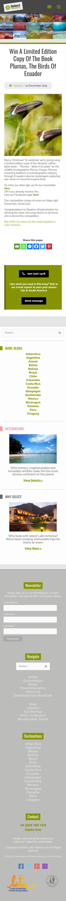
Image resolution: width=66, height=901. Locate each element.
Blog (33, 704)
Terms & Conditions (15, 856)
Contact (33, 708)
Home (33, 677)
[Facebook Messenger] (30, 246)
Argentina (33, 357)
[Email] (17, 246)
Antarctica (33, 354)
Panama (33, 406)
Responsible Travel (33, 719)
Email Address (10, 602)
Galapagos (33, 391)
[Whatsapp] (23, 246)
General (18, 85)
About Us (33, 691)
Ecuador (33, 387)
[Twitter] (43, 246)
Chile (33, 376)
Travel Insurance (33, 688)
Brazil (33, 372)
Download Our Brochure (33, 695)
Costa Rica (33, 383)
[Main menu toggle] (59, 7)
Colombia (33, 380)
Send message (34, 300)
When (33, 684)
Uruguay (33, 413)
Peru (33, 409)
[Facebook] (36, 246)
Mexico (33, 398)
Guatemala (33, 395)
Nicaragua (33, 402)
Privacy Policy (37, 856)
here (7, 188)
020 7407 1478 (36, 273)
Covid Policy (54, 856)
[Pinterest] (49, 246)
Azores (33, 361)
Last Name (8, 626)
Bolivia (33, 369)
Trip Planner (33, 711)
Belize (33, 365)
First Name (9, 614)
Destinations (33, 680)
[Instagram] (45, 866)
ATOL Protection (33, 715)
